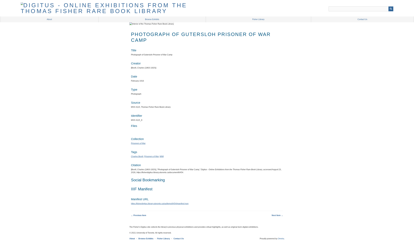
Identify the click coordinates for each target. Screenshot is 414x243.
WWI (162, 156)
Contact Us (362, 19)
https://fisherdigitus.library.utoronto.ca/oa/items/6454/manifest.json (160, 203)
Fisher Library (258, 19)
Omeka (281, 239)
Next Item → (277, 215)
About (49, 19)
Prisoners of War (138, 143)
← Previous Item (138, 215)
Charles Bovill (137, 156)
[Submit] (390, 8)
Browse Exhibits (152, 19)
